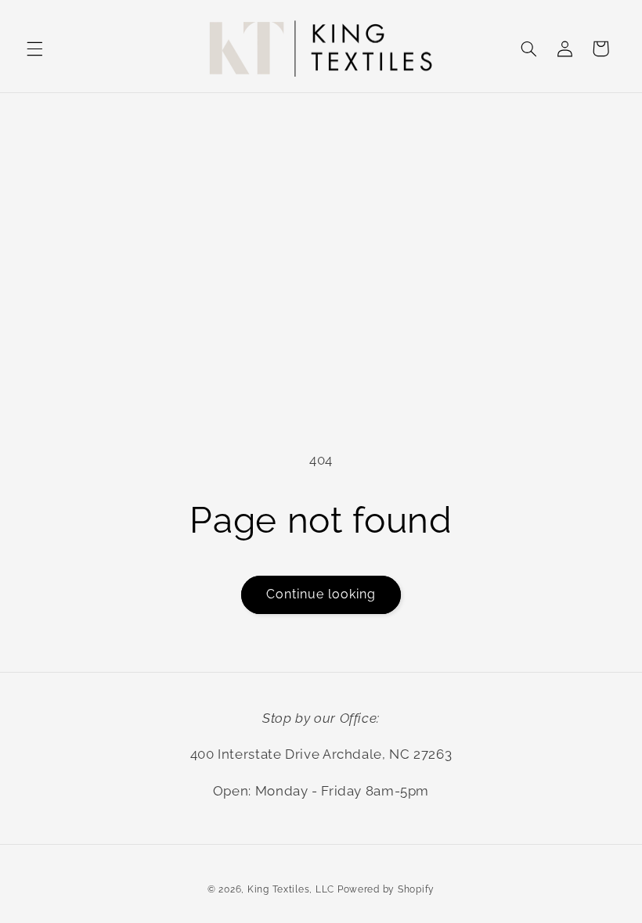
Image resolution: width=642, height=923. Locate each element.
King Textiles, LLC (290, 889)
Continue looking (321, 594)
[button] (34, 48)
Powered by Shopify (386, 889)
